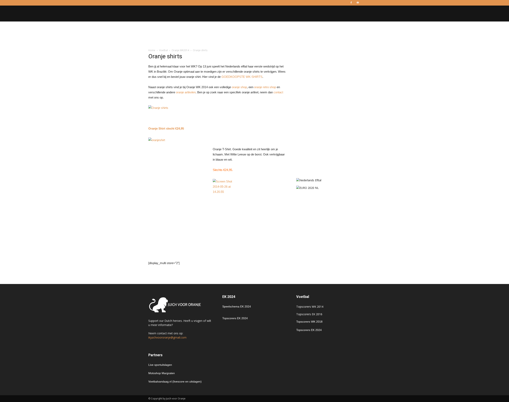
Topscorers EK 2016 (309, 314)
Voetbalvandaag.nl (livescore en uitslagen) (175, 381)
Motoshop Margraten (161, 373)
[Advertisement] (254, 35)
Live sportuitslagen (160, 364)
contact (278, 92)
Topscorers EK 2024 (235, 318)
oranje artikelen (186, 92)
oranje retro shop (265, 87)
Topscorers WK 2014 (309, 306)
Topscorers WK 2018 (309, 321)
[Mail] (358, 3)
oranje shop (239, 87)
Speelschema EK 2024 (236, 306)
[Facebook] (351, 3)
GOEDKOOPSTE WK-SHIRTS (241, 76)
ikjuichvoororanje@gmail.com (167, 337)
